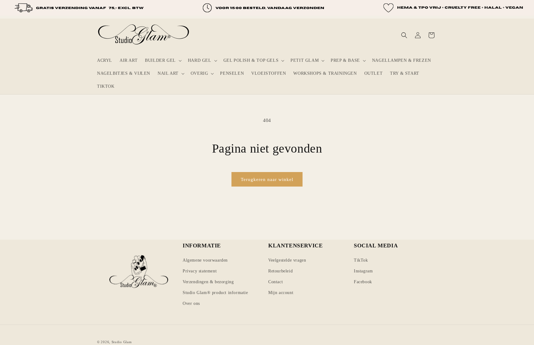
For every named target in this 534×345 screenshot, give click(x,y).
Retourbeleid (280, 271)
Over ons (191, 303)
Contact (275, 282)
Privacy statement (200, 271)
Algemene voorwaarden (205, 260)
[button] (162, 60)
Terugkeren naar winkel (267, 179)
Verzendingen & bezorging (208, 282)
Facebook (363, 282)
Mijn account (280, 292)
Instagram (363, 271)
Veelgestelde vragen (287, 260)
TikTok (361, 260)
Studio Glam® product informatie (215, 292)
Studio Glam (122, 342)
